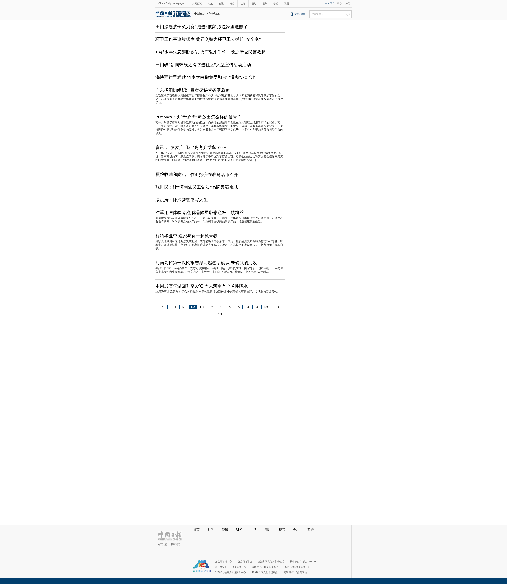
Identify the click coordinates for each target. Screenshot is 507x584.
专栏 (275, 3)
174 (211, 307)
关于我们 (162, 544)
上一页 (173, 307)
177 (238, 307)
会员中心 (329, 3)
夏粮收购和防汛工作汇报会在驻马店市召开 (196, 174)
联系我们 (175, 544)
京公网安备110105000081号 (230, 567)
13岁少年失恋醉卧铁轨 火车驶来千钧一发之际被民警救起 (210, 52)
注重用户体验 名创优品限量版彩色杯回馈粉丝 (199, 212)
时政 (210, 3)
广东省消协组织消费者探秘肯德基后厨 (192, 90)
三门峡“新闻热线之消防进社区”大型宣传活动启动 (203, 64)
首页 (196, 529)
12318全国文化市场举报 (265, 572)
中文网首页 (196, 3)
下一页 (276, 307)
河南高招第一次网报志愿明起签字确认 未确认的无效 (206, 262)
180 (266, 307)
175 (220, 307)
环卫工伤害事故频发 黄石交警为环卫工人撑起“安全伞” (208, 39)
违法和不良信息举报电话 (271, 561)
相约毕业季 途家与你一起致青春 (186, 235)
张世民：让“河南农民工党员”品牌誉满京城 (196, 187)
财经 (232, 3)
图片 (254, 3)
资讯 (221, 3)
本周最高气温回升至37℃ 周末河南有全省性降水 (201, 286)
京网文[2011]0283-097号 (265, 567)
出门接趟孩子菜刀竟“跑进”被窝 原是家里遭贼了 (201, 26)
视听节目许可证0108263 (303, 561)
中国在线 (199, 13)
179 (256, 307)
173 (202, 307)
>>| (220, 314)
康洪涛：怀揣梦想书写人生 (181, 199)
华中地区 (214, 13)
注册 (347, 3)
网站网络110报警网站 (295, 572)
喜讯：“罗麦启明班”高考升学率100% (190, 147)
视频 (264, 3)
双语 (286, 3)
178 (247, 307)
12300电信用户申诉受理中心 (230, 572)
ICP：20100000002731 (297, 567)
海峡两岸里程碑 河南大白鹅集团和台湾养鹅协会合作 (206, 77)
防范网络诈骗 (245, 561)
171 (184, 307)
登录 (339, 3)
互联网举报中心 (223, 561)
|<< (161, 307)
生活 (243, 3)
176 (229, 307)
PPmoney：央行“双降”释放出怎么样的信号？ (198, 117)
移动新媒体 (299, 14)
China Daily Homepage (171, 3)
